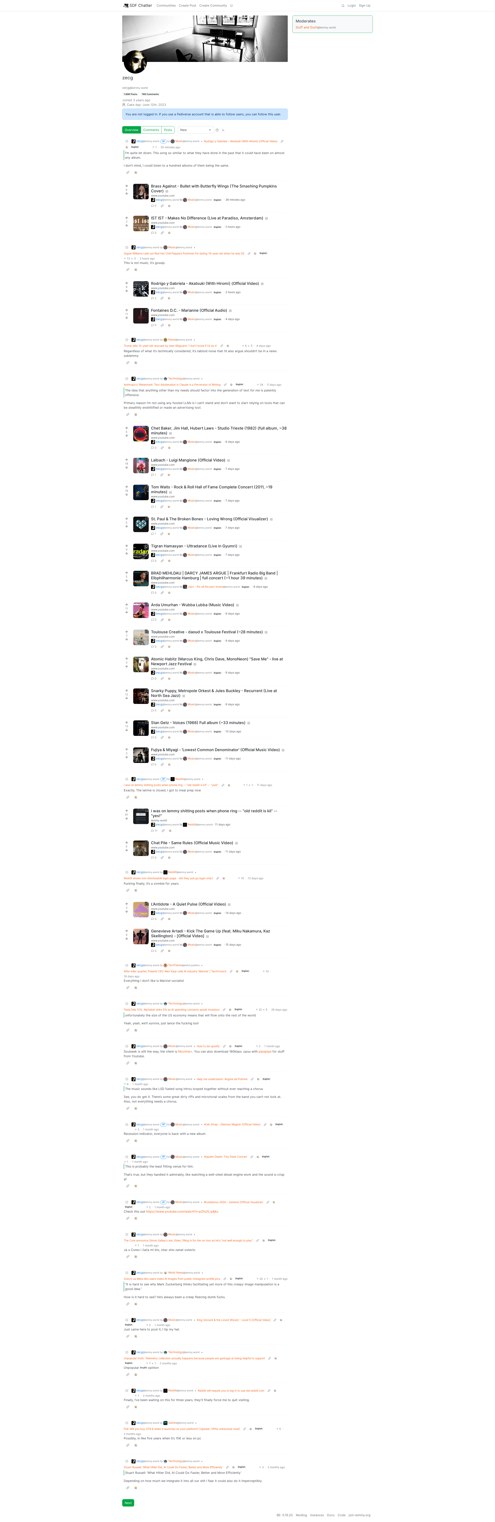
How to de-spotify (208, 1046)
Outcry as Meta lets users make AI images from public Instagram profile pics (172, 1278)
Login (352, 5)
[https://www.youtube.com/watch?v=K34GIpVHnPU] (141, 578)
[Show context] (282, 141)
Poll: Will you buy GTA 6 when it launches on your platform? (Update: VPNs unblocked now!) (182, 1428)
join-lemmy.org (359, 1515)
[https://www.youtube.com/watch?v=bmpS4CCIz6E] (141, 223)
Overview (131, 130)
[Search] (343, 5)
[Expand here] (141, 816)
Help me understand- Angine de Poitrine (222, 1079)
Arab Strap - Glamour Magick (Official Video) (232, 1124)
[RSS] (223, 130)
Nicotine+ (185, 1051)
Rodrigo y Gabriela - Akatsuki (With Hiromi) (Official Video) (240, 141)
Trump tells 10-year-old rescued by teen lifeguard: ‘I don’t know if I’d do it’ (170, 345)
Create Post (187, 5)
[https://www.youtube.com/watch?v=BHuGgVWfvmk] (141, 755)
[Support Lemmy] (231, 5)
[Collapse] (127, 141)
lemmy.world (159, 820)
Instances (317, 1515)
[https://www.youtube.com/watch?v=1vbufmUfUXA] (141, 492)
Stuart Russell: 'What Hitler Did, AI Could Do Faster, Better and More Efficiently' (173, 1467)
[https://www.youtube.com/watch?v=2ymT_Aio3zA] (141, 191)
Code (342, 1515)
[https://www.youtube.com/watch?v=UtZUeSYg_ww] (141, 465)
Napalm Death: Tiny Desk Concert (225, 1156)
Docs (331, 1515)
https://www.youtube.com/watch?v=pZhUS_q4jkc (182, 1211)
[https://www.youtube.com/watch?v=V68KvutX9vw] (141, 316)
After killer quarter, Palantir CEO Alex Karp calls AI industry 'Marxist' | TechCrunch (175, 971)
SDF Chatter (141, 5)
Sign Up (364, 5)
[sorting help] (217, 130)
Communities (166, 5)
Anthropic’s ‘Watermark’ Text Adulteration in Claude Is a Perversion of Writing (172, 384)
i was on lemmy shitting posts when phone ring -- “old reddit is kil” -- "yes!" (171, 785)
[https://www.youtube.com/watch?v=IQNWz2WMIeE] (141, 909)
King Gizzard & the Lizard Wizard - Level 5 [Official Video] (233, 1320)
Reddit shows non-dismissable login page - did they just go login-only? (168, 878)
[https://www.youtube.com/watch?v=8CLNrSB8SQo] (141, 289)
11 (156, 830)
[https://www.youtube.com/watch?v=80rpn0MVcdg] (141, 936)
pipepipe (265, 1051)
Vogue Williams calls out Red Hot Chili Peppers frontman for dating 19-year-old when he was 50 (184, 253)
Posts (168, 130)
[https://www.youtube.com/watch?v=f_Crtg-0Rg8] (141, 433)
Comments (151, 130)
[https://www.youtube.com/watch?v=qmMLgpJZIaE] (141, 637)
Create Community (213, 5)
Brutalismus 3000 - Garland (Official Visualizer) (233, 1202)
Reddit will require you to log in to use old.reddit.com (231, 1390)
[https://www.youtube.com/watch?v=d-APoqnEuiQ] (141, 610)
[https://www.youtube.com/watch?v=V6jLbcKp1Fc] (141, 664)
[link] (127, 147)
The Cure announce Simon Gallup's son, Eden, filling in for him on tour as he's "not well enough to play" (188, 1240)
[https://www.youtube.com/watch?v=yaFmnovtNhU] (141, 728)
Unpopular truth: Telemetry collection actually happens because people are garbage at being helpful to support (194, 1358)
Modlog (301, 1515)
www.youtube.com (163, 195)
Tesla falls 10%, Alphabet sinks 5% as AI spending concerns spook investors (171, 1009)
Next (128, 1503)
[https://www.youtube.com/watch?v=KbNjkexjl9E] (141, 848)
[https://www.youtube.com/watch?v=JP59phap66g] (141, 551)
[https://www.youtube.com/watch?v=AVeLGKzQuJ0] (141, 524)
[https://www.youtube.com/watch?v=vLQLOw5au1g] (141, 696)
